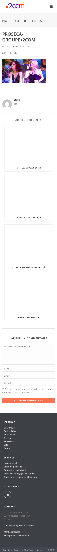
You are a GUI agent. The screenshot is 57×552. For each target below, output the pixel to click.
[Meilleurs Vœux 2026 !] (29, 144)
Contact (7, 448)
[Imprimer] (17, 52)
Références (9, 441)
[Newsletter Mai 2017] (29, 294)
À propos (8, 438)
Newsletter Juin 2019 (29, 217)
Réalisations (9, 434)
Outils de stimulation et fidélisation (20, 477)
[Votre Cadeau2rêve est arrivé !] (29, 244)
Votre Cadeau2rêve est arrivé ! (29, 267)
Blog (6, 444)
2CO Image (9, 427)
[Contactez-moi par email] (15, 104)
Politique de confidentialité (16, 535)
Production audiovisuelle (15, 470)
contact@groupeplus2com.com (19, 525)
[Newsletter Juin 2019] (29, 194)
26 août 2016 (18, 46)
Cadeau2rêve (10, 431)
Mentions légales (12, 531)
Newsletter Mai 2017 (28, 317)
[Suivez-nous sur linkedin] (7, 494)
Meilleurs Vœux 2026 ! (29, 168)
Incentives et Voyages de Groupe (19, 473)
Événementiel (10, 463)
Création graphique (13, 466)
